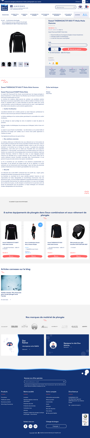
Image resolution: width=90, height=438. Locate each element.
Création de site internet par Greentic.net (50, 432)
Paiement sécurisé (28, 403)
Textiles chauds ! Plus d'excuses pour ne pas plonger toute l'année (11, 294)
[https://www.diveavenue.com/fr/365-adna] (24, 326)
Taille (49, 42)
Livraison (26, 397)
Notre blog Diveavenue (7, 404)
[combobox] (67, 45)
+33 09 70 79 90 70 (19, 6)
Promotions (4, 397)
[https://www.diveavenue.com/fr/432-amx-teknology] (64, 326)
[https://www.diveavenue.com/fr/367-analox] (74, 326)
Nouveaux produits (6, 402)
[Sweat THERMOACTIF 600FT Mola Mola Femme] (11, 240)
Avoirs (47, 404)
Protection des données (30, 406)
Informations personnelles (52, 397)
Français (56, 426)
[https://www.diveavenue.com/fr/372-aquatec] (84, 326)
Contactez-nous (28, 408)
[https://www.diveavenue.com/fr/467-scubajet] (4, 326)
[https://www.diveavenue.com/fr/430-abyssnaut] (34, 326)
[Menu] (88, 414)
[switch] (85, 424)
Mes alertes (49, 411)
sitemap (26, 410)
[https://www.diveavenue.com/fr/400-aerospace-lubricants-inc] (44, 326)
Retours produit (50, 399)
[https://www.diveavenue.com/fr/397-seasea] (14, 326)
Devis (78, 1)
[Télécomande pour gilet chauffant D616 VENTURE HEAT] (79, 240)
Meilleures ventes (5, 399)
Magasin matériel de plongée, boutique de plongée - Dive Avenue (34, 413)
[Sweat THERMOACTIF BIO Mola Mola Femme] (56, 240)
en (87, 1)
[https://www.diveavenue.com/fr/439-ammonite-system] (54, 326)
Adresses (48, 406)
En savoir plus (4, 299)
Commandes (49, 402)
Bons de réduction (50, 408)
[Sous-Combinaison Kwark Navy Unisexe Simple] (34, 240)
